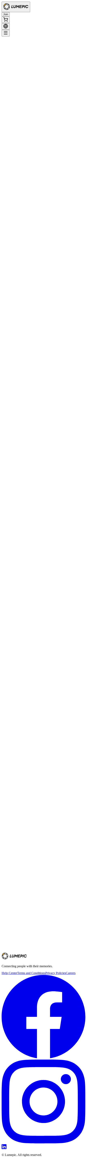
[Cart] (6, 19)
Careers (70, 973)
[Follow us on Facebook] (43, 1057)
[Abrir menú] (6, 33)
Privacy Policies (55, 973)
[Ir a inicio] (16, 7)
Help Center (9, 973)
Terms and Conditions (31, 973)
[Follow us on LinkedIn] (4, 1148)
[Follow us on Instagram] (43, 1142)
